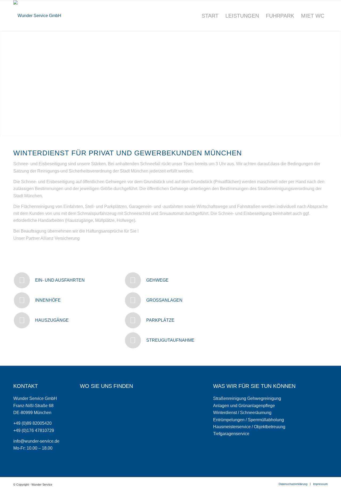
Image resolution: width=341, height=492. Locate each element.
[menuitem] (210, 15)
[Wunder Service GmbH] (37, 15)
